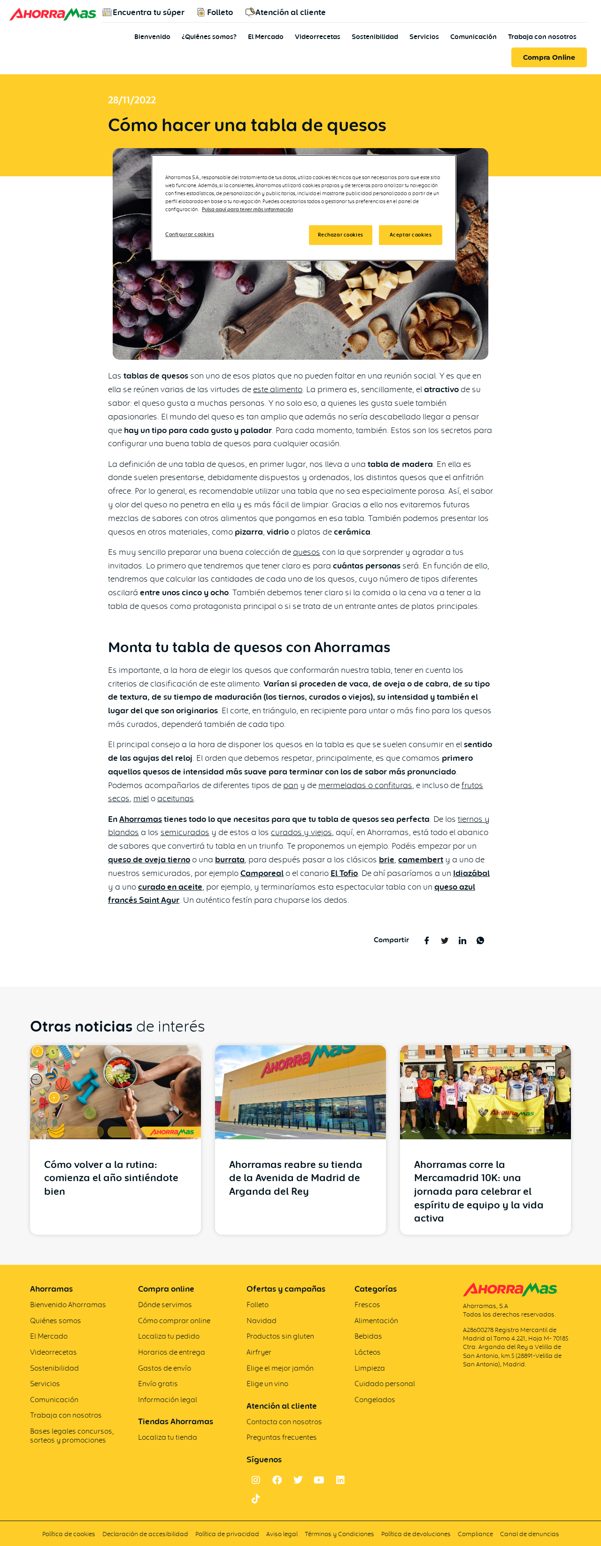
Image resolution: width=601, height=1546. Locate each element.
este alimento (277, 389)
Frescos (367, 1304)
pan (290, 785)
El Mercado (266, 36)
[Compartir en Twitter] (444, 940)
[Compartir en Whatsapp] (480, 940)
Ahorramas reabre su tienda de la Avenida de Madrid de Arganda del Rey (295, 1178)
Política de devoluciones (416, 1534)
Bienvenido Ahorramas (68, 1304)
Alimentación (376, 1320)
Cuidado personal (384, 1383)
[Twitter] (298, 1480)
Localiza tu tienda (167, 1437)
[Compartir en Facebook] (426, 940)
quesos (306, 552)
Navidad (262, 1320)
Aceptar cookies (411, 234)
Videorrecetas (317, 36)
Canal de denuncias (529, 1534)
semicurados (185, 832)
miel (141, 798)
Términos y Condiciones (340, 1534)
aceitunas (175, 798)
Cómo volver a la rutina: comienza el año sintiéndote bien (111, 1178)
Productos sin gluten (280, 1336)
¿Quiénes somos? (209, 36)
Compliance (475, 1534)
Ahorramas (140, 819)
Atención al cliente (290, 12)
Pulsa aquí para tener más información (247, 209)
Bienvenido (152, 36)
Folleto (220, 12)
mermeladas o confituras (365, 785)
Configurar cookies (189, 234)
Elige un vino (267, 1383)
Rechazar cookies (340, 234)
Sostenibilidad (375, 36)
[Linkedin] (340, 1480)
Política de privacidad (227, 1534)
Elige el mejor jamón (280, 1368)
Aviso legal (282, 1534)
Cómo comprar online (174, 1320)
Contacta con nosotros (284, 1421)
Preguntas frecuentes (282, 1437)
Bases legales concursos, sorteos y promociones (72, 1435)
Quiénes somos (55, 1320)
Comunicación (473, 36)
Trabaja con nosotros (542, 36)
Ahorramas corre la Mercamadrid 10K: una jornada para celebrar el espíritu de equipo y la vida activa (479, 1191)
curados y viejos (301, 832)
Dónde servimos (165, 1304)
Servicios (424, 36)
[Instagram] (256, 1480)
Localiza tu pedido (169, 1336)
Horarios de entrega (171, 1352)
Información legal (167, 1399)
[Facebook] (277, 1480)
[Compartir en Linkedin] (462, 940)
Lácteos (367, 1352)
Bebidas (368, 1336)
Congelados (374, 1399)
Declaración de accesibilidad (145, 1534)
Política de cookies (68, 1534)
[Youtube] (319, 1480)
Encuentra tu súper (149, 12)
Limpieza (369, 1368)
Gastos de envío (164, 1368)
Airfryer (259, 1352)
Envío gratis (158, 1383)
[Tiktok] (256, 1499)
